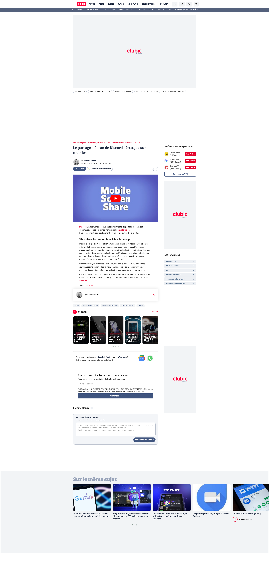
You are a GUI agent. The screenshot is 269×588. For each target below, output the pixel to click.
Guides (111, 4)
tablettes (83, 281)
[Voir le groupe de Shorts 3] (118, 346)
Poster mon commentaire (144, 439)
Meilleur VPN (80, 91)
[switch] (189, 4)
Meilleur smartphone (123, 91)
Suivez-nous (79, 168)
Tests (101, 4)
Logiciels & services (93, 9)
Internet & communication (107, 143)
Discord (137, 143)
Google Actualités (105, 357)
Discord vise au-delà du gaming (247, 513)
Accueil (76, 143)
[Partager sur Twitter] (263, 577)
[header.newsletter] (182, 4)
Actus (92, 4)
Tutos (121, 4)
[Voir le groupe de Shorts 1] (113, 346)
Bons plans (132, 4)
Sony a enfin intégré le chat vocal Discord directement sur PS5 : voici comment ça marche (131, 516)
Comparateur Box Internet (173, 91)
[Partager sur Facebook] (263, 570)
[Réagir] (149, 169)
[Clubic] (81, 4)
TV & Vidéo (140, 9)
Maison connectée (164, 9)
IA (109, 91)
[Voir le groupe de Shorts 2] (115, 346)
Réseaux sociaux (126, 143)
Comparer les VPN (180, 174)
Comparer (163, 4)
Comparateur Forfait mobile (147, 91)
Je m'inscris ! (116, 396)
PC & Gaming (110, 9)
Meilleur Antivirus (97, 91)
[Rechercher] (174, 4)
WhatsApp (122, 357)
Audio (151, 9)
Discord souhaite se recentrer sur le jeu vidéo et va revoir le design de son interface (170, 516)
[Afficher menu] (73, 4)
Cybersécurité (76, 9)
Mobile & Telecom (125, 9)
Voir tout (155, 312)
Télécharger (148, 4)
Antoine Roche (90, 161)
